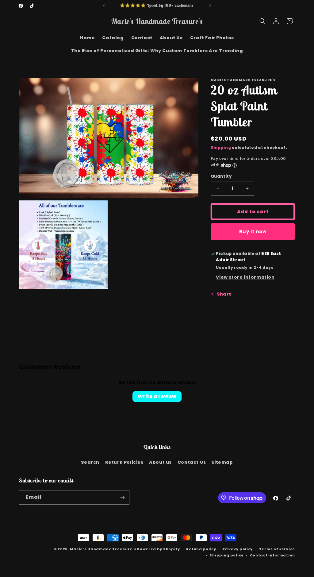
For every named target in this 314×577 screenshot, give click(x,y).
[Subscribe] (122, 497)
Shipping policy (226, 555)
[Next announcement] (210, 6)
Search (90, 462)
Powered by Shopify (158, 549)
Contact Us (192, 462)
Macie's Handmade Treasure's (103, 549)
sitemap (222, 462)
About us (160, 462)
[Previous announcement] (104, 6)
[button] (262, 21)
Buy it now (253, 231)
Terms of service (277, 549)
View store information (245, 277)
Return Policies (124, 462)
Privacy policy (237, 549)
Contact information (272, 555)
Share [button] (224, 294)
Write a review (157, 396)
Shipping (221, 147)
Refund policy (201, 549)
